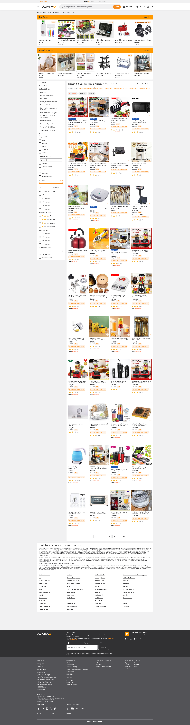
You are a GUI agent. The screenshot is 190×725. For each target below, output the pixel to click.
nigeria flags (99, 88)
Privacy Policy (110, 638)
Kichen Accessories (44, 592)
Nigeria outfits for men (120, 88)
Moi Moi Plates (43, 600)
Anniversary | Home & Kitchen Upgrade (135, 575)
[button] (86, 115)
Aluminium (45, 173)
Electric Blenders (72, 606)
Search (117, 7)
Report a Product (42, 681)
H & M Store (70, 595)
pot (124, 600)
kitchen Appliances (129, 577)
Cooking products (144, 88)
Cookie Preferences (71, 684)
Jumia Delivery (41, 689)
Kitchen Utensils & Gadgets (48, 113)
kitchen (69, 575)
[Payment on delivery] (68, 709)
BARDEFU (45, 149)
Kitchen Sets (43, 586)
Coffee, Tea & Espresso (47, 95)
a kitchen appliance (73, 580)
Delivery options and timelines (45, 676)
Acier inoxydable (47, 167)
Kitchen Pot (42, 603)
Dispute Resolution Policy (44, 682)
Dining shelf (108, 88)
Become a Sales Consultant (103, 666)
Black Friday (69, 674)
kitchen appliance (44, 580)
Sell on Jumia (43, 1)
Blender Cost (71, 592)
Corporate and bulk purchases (45, 679)
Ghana (127, 664)
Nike (53, 713)
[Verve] (82, 709)
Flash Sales (69, 673)
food (40, 589)
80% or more (46, 233)
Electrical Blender (44, 606)
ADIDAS (39, 713)
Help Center (40, 664)
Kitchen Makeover (44, 575)
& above (52, 216)
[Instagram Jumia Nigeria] (47, 709)
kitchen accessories (101, 589)
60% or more (46, 237)
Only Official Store (47, 258)
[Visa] (77, 709)
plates (69, 600)
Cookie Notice (73, 639)
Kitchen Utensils (100, 580)
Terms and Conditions (72, 668)
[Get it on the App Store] (129, 639)
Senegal (136, 664)
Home (39, 12)
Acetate (44, 163)
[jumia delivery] (101, 1)
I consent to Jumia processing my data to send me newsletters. (86, 643)
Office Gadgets (43, 583)
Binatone (44, 153)
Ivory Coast (128, 666)
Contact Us (40, 666)
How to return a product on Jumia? (47, 677)
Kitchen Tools (99, 595)
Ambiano (44, 143)
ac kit (68, 586)
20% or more (46, 205)
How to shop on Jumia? (43, 674)
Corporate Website (71, 666)
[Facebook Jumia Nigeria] (38, 709)
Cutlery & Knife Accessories (48, 101)
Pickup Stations (41, 687)
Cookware (43, 98)
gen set (97, 586)
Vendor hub (99, 664)
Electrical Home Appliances (75, 589)
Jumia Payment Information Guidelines (77, 669)
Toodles (125, 595)
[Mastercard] (72, 709)
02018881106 (50, 699)
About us (68, 663)
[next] (150, 33)
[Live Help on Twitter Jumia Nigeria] (51, 709)
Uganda (136, 666)
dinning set (126, 583)
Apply (61, 180)
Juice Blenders (43, 609)
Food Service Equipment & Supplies (48, 108)
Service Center (41, 672)
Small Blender (71, 598)
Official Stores (70, 671)
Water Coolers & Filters (47, 130)
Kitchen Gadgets (100, 583)
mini (40, 577)
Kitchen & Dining (44, 89)
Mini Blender (43, 598)
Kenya (126, 668)
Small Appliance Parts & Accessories (47, 116)
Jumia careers (70, 664)
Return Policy (41, 686)
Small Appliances (45, 120)
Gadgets (125, 580)
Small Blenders (127, 598)
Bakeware (43, 92)
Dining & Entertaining (46, 105)
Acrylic (44, 170)
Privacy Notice (70, 680)
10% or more (46, 209)
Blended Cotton (47, 176)
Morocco (136, 663)
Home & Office (47, 12)
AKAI (43, 140)
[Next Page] (119, 536)
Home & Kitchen (57, 12)
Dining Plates (99, 600)
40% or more (46, 198)
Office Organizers (100, 606)
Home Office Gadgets (73, 583)
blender (97, 592)
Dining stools (133, 88)
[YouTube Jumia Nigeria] (43, 709)
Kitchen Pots (71, 603)
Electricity (126, 586)
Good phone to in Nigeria (86, 88)
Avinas (44, 146)
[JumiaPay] (93, 1)
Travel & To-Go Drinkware (48, 127)
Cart (151, 7)
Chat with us (40, 663)
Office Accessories (128, 589)
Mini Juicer (70, 609)
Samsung (68, 713)
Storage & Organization (47, 124)
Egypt (126, 663)
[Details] (62, 251)
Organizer (126, 606)
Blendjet (41, 595)
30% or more (46, 202)
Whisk (125, 603)
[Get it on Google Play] (138, 639)
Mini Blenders (99, 598)
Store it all (98, 603)
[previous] (40, 33)
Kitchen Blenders (128, 592)
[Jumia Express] (46, 251)
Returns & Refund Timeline (44, 684)
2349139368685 (48, 701)
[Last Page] (124, 536)
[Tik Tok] (55, 709)
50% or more (46, 195)
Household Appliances (73, 577)
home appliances (100, 577)
